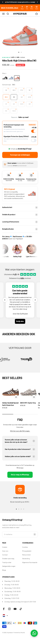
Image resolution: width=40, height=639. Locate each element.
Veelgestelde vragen (8, 566)
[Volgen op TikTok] (20, 608)
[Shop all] (20, 7)
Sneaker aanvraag (8, 558)
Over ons (5, 551)
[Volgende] (37, 2)
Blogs (4, 570)
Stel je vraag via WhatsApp (20, 475)
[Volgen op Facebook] (3, 608)
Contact (5, 555)
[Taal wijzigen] (5, 615)
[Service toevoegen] (33, 131)
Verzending (26, 558)
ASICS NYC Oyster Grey (28, 403)
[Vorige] (2, 2)
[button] (5, 300)
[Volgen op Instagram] (9, 608)
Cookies (25, 547)
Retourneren (26, 555)
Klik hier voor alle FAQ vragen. (20, 431)
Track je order (6, 562)
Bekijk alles (20, 321)
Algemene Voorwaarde (29, 562)
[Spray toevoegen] (33, 140)
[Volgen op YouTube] (15, 608)
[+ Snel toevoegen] (16, 397)
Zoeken (4, 547)
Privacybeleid (26, 551)
